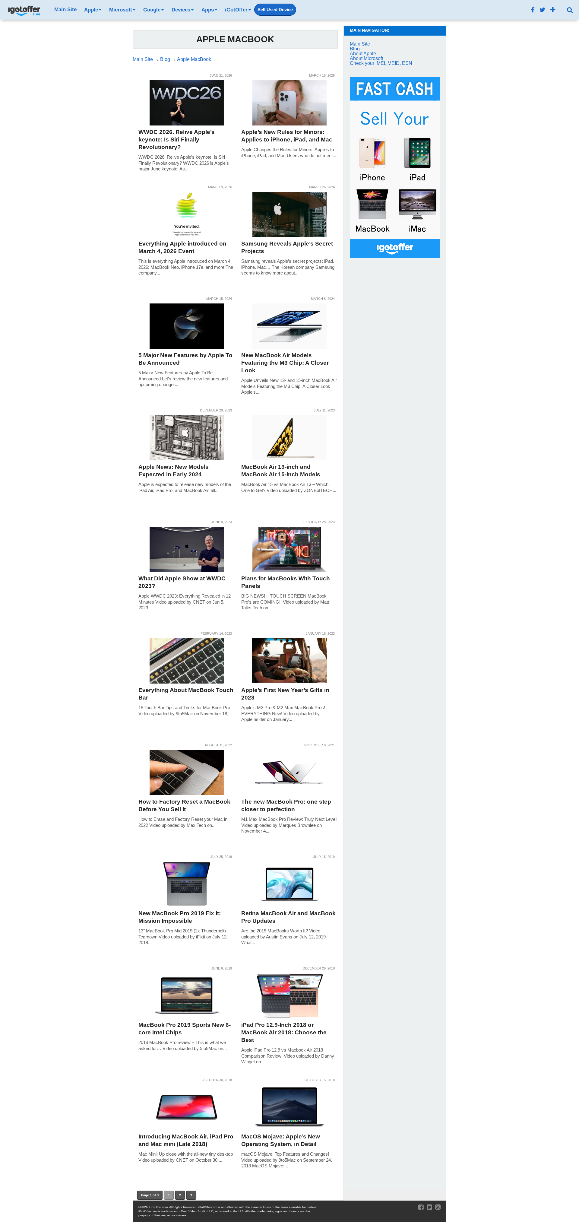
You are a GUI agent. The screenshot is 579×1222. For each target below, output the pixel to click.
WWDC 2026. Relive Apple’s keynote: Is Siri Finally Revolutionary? (176, 139)
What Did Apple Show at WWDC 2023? (182, 582)
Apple (91, 10)
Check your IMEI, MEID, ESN (381, 63)
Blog (355, 48)
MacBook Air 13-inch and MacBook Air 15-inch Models (280, 471)
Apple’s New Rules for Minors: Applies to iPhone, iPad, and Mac (286, 136)
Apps (207, 10)
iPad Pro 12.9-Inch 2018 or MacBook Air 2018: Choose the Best (284, 1032)
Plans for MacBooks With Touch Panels (285, 582)
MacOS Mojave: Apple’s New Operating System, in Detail (280, 1140)
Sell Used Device (275, 9)
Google (151, 10)
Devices (181, 10)
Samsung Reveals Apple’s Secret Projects (287, 247)
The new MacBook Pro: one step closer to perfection (286, 805)
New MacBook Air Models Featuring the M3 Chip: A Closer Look (285, 362)
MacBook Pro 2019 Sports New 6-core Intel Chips (184, 1029)
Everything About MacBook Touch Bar (185, 694)
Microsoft (120, 10)
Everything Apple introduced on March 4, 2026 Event (182, 247)
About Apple (363, 53)
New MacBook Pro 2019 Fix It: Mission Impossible (179, 917)
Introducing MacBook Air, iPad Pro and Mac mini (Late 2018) (185, 1140)
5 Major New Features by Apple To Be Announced (185, 359)
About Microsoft (366, 58)
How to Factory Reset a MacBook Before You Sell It (184, 805)
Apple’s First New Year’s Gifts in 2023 (285, 694)
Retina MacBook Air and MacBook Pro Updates (288, 917)
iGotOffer (236, 10)
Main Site (65, 9)
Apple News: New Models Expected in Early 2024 (173, 471)
